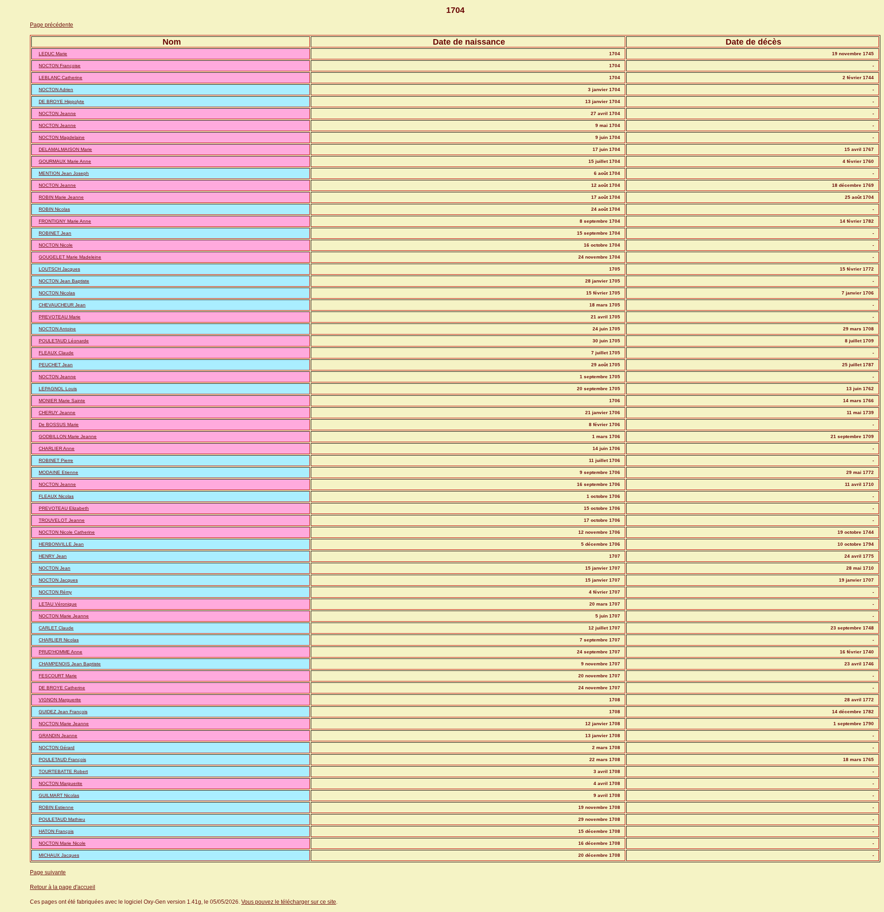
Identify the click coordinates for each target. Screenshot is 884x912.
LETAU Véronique (58, 603)
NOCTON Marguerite (60, 783)
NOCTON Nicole (56, 245)
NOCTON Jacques (58, 580)
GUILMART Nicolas (59, 795)
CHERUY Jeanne (57, 412)
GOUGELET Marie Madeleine (70, 257)
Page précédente (51, 25)
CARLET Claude (56, 627)
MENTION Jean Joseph (64, 173)
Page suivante (48, 872)
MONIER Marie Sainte (62, 400)
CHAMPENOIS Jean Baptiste (70, 663)
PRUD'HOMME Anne (60, 651)
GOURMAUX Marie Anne (65, 161)
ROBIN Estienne (56, 807)
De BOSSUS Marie (59, 424)
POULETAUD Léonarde (64, 340)
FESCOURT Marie (58, 675)
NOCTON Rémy (55, 592)
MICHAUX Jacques (59, 855)
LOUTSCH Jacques (59, 268)
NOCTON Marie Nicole (62, 843)
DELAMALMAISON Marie (65, 149)
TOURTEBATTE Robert (63, 771)
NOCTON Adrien (56, 89)
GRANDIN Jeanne (58, 735)
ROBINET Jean (55, 233)
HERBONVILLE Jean (61, 544)
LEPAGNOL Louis (58, 388)
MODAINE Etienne (58, 472)
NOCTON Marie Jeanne (64, 615)
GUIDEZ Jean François (63, 711)
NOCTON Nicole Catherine (67, 532)
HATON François (56, 831)
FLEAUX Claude (56, 352)
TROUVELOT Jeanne (62, 520)
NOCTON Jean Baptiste (64, 280)
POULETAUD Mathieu (62, 819)
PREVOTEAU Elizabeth (64, 508)
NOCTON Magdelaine (62, 137)
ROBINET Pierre (56, 460)
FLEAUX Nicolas (56, 496)
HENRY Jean (53, 556)
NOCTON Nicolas (57, 292)
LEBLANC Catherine (60, 77)
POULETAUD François (62, 759)
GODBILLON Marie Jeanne (68, 436)
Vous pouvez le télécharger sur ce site (288, 902)
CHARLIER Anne (57, 448)
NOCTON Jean (54, 568)
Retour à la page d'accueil (62, 887)
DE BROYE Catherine (62, 687)
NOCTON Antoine (57, 328)
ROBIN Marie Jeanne (61, 197)
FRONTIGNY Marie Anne (65, 221)
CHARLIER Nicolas (59, 639)
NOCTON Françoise (60, 65)
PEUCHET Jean (56, 364)
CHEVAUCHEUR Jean (62, 304)
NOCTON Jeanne (57, 113)
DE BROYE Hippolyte (61, 101)
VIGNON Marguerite (60, 699)
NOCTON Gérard (57, 747)
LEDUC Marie (53, 53)
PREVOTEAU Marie (60, 316)
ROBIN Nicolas (54, 209)
